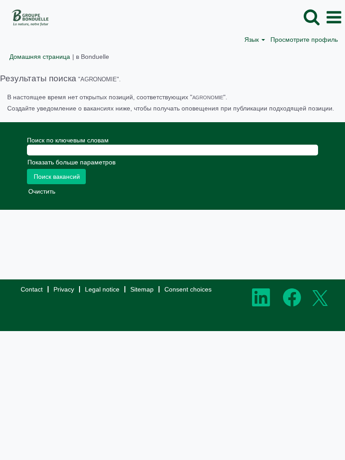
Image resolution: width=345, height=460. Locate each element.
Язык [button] (252, 39)
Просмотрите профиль (304, 39)
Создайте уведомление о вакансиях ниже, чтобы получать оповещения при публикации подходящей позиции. (170, 108)
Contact (32, 289)
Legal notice (102, 289)
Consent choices (188, 289)
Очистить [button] (41, 191)
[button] (334, 17)
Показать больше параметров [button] (71, 162)
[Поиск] (311, 16)
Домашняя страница (39, 56)
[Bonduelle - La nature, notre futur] (27, 17)
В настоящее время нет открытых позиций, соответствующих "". (117, 97)
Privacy (63, 289)
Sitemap (142, 289)
